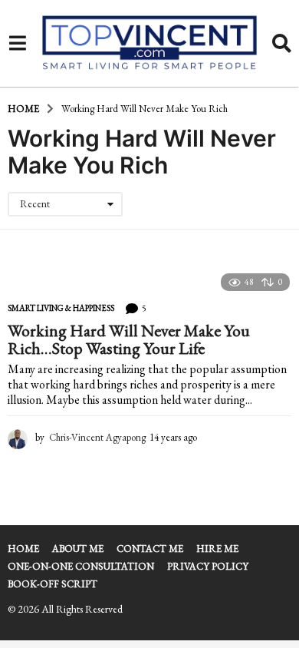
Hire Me (217, 548)
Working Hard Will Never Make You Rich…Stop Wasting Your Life (129, 339)
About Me (78, 548)
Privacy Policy (207, 566)
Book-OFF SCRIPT (52, 583)
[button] (17, 43)
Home (23, 548)
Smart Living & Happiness (61, 307)
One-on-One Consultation (81, 566)
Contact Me (150, 548)
